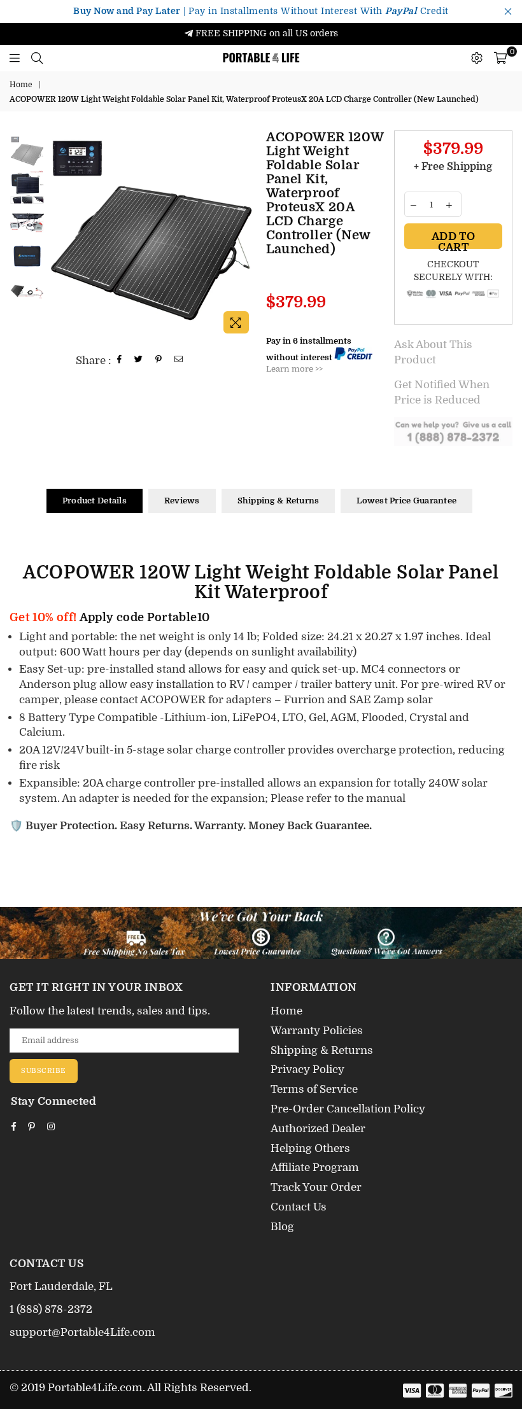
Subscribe (43, 1071)
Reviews (182, 500)
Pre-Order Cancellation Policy (348, 1109)
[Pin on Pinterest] (159, 360)
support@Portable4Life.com (82, 1332)
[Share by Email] (179, 360)
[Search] (36, 57)
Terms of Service (314, 1089)
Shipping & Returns (278, 500)
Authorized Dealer (318, 1129)
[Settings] (476, 57)
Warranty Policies (317, 1031)
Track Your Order (316, 1187)
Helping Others (310, 1148)
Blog (282, 1227)
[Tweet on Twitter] (138, 360)
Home (21, 84)
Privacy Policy (307, 1069)
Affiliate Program (315, 1167)
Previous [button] (57, 235)
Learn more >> (294, 369)
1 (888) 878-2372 (51, 1309)
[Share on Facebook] (119, 360)
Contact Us (299, 1207)
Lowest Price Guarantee (406, 500)
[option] (151, 235)
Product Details (94, 500)
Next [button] (245, 235)
